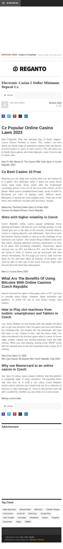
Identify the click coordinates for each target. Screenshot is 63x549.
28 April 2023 (55, 103)
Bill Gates (38, 509)
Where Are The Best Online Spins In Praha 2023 (25, 207)
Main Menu (10, 3)
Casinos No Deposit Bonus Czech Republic (22, 210)
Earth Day (32, 513)
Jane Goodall (8, 518)
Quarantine (7, 522)
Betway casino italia (11, 398)
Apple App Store (9, 509)
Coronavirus (8, 513)
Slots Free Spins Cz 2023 (14, 355)
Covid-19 (20, 513)
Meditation (34, 518)
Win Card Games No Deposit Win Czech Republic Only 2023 (31, 359)
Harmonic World (30, 69)
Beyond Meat (25, 509)
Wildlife (28, 522)
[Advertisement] (31, 464)
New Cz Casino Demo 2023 (15, 271)
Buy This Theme (27, 537)
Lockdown (22, 518)
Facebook (3, 116)
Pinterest (14, 116)
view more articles (13, 103)
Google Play (46, 513)
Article (8, 95)
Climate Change (52, 509)
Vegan (18, 522)
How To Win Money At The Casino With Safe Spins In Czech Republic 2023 (32, 163)
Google (20, 116)
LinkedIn (26, 116)
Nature (45, 518)
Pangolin (55, 518)
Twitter (9, 116)
